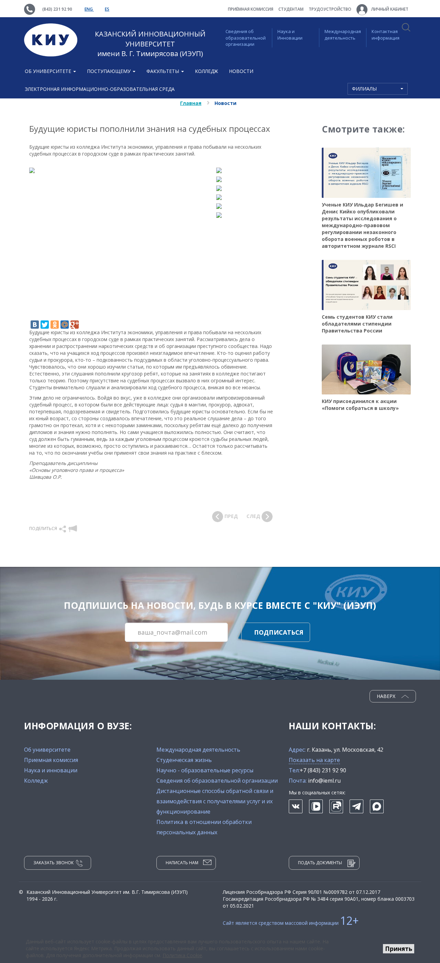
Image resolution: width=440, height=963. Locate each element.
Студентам (291, 9)
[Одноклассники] (55, 324)
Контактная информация (385, 34)
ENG (89, 9)
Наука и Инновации (289, 34)
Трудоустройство (330, 9)
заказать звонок (53, 863)
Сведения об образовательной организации (246, 37)
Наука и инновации (50, 770)
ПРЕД (230, 516)
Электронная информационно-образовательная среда (100, 89)
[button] (63, 528)
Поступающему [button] (109, 71)
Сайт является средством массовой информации (291, 923)
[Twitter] (45, 324)
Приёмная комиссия (250, 9)
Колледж (206, 71)
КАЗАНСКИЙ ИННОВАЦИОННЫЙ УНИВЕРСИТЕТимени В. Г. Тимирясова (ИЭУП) (150, 43)
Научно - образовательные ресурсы (204, 770)
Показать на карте (314, 760)
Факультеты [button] (163, 71)
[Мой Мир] (64, 324)
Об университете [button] (49, 71)
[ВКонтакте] (35, 324)
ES (107, 9)
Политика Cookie (182, 955)
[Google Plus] (74, 324)
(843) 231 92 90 (57, 9)
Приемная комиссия (51, 760)
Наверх (387, 696)
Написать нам (182, 863)
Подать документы (320, 863)
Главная (190, 103)
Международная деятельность (342, 34)
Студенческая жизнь (184, 760)
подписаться (279, 632)
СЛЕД (254, 516)
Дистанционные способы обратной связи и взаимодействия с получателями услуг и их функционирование (214, 801)
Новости (241, 71)
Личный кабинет (389, 9)
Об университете (47, 749)
